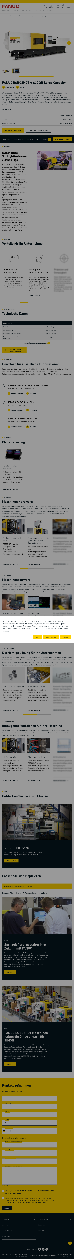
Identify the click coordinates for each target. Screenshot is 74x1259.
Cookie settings (51, 637)
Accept (65, 637)
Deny (37, 637)
